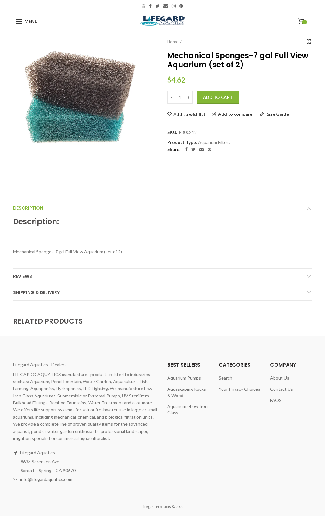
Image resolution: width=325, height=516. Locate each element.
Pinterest (181, 6)
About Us (279, 378)
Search (225, 378)
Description (28, 208)
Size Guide (277, 114)
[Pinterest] (209, 149)
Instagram (173, 6)
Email (166, 6)
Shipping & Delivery (36, 292)
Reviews (22, 276)
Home (172, 41)
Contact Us (281, 389)
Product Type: (182, 142)
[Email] (201, 149)
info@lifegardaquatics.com (46, 479)
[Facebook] (186, 149)
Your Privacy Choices (239, 389)
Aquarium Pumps (184, 378)
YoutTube (143, 6)
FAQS (276, 400)
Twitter (158, 6)
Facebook (150, 6)
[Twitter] (193, 149)
